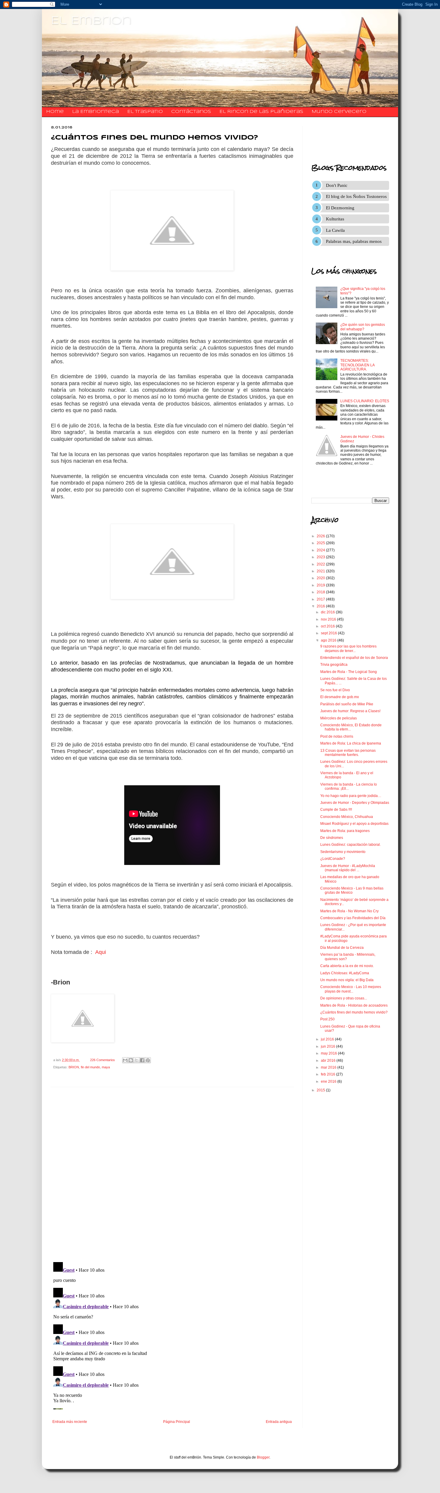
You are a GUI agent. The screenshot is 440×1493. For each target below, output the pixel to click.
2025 (321, 543)
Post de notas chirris (336, 736)
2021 (321, 571)
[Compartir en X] (136, 1060)
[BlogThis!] (131, 1060)
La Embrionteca (95, 112)
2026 (321, 536)
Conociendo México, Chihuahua (346, 817)
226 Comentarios (102, 1060)
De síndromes (331, 838)
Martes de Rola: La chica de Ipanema (350, 743)
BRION (74, 1067)
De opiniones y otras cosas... (343, 998)
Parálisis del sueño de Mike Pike (346, 704)
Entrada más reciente (69, 1422)
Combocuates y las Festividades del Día (353, 918)
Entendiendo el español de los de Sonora (354, 658)
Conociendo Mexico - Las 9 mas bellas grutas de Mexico (351, 890)
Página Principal (176, 1422)
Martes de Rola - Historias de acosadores (354, 1005)
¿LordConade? (332, 859)
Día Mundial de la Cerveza (342, 948)
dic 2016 (328, 612)
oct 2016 (328, 626)
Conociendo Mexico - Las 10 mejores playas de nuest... (350, 989)
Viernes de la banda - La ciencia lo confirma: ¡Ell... (348, 786)
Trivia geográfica (334, 664)
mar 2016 (329, 1067)
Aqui (100, 952)
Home (55, 112)
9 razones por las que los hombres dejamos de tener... (348, 648)
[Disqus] (172, 1175)
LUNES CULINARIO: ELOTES (364, 401)
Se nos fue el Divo (335, 690)
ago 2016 (329, 640)
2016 (321, 606)
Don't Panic (337, 185)
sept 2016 (329, 633)
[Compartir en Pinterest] (148, 1060)
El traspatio (145, 112)
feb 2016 (328, 1074)
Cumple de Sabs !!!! (336, 809)
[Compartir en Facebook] (142, 1060)
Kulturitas (335, 219)
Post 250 (327, 1019)
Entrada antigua (279, 1422)
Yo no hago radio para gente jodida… (350, 796)
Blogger (263, 1457)
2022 (321, 564)
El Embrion (91, 21)
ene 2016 (329, 1081)
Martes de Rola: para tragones (345, 831)
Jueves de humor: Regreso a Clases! (350, 711)
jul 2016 (328, 1039)
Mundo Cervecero (339, 112)
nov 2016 (329, 619)
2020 (321, 578)
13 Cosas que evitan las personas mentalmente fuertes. (348, 752)
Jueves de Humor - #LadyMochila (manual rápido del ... (347, 868)
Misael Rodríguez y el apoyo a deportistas (354, 824)
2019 (321, 585)
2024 (321, 550)
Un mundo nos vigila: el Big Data (347, 980)
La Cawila (335, 230)
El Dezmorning (340, 207)
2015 (321, 1090)
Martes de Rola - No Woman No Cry (349, 911)
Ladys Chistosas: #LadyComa (344, 973)
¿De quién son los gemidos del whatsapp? (362, 327)
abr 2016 (328, 1060)
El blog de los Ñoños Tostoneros (356, 196)
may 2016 (329, 1053)
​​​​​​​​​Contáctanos (191, 112)
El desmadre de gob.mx (339, 697)
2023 (321, 557)
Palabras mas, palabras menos (354, 241)
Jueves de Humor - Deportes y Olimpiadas (354, 803)
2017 (321, 599)
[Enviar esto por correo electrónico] (125, 1060)
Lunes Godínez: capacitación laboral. (350, 844)
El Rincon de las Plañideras (261, 112)
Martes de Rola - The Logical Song (348, 672)
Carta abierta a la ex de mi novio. (347, 966)
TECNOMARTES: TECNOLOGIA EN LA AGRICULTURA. (357, 364)
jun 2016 (328, 1046)
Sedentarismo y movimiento (342, 852)
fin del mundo (90, 1067)
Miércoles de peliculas (338, 718)
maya (106, 1067)
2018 (321, 592)
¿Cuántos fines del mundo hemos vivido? (354, 1012)
